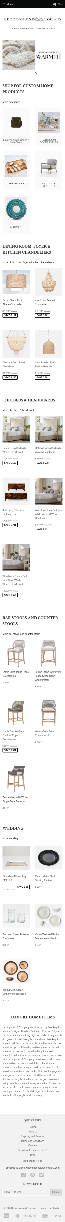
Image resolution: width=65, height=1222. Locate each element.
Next (60, 55)
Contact (32, 1145)
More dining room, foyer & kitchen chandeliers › (28, 262)
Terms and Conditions (32, 1140)
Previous (4, 55)
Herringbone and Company (24, 1208)
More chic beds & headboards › (19, 410)
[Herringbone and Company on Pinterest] (32, 1176)
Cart (59, 4)
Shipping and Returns (32, 1136)
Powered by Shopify (49, 1208)
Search (32, 1126)
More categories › (12, 102)
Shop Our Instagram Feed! (32, 1150)
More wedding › (10, 838)
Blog (32, 1154)
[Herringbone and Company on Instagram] (41, 1176)
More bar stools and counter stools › (22, 633)
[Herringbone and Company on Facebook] (23, 1176)
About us (32, 1131)
